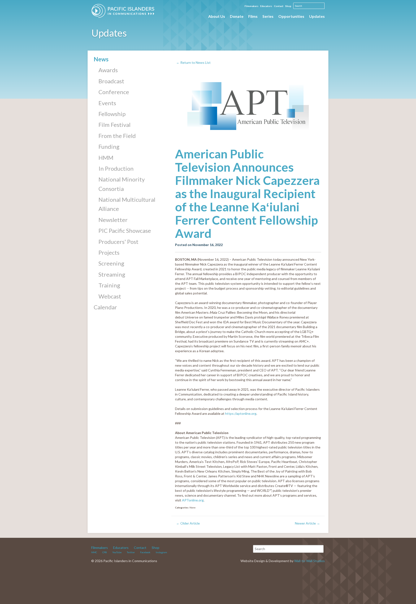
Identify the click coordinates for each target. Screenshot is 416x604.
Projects (108, 252)
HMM (105, 157)
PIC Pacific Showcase (124, 230)
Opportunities (291, 16)
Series (267, 16)
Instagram (161, 552)
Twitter (131, 552)
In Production (116, 168)
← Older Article (188, 523)
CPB (104, 552)
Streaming (111, 274)
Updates (317, 16)
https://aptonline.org (240, 413)
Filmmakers (251, 6)
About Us (216, 16)
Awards (108, 69)
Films (253, 16)
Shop (288, 6)
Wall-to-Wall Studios (309, 561)
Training (109, 285)
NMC (94, 552)
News (101, 59)
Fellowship (112, 113)
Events (107, 102)
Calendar (105, 307)
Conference (113, 91)
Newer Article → (307, 523)
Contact (278, 6)
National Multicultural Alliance (126, 204)
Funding (108, 146)
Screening (111, 263)
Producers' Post (118, 241)
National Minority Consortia (121, 184)
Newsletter (113, 219)
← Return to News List (193, 62)
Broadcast (111, 81)
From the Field (117, 135)
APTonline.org (193, 500)
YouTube (117, 552)
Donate (236, 16)
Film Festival (114, 124)
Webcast (109, 296)
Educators (266, 6)
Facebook (145, 552)
